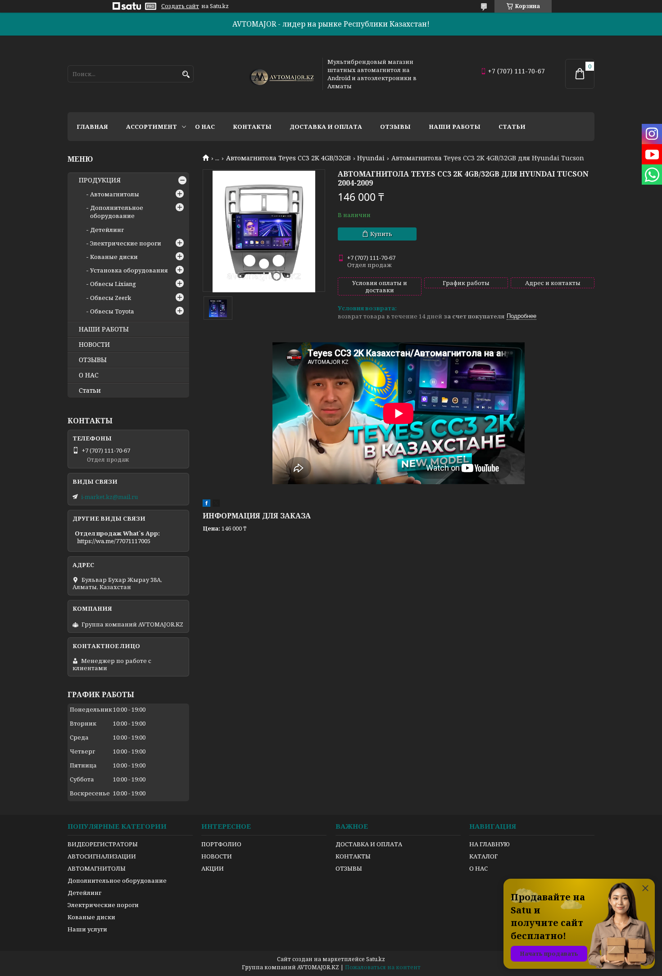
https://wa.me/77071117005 (113, 541)
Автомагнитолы (114, 194)
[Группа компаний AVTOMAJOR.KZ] (281, 74)
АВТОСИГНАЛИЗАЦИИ (102, 856)
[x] (216, 504)
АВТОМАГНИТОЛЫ (97, 868)
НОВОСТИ (94, 344)
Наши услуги (87, 929)
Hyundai (371, 158)
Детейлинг (107, 230)
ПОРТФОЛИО (221, 844)
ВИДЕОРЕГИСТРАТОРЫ (103, 844)
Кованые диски (114, 257)
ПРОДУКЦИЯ (100, 180)
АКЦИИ (212, 868)
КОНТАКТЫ (353, 856)
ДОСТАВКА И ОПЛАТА (369, 844)
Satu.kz (375, 959)
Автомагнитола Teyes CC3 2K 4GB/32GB (288, 158)
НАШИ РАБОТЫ (104, 329)
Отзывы (395, 127)
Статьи (512, 127)
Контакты (252, 127)
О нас (205, 127)
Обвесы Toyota (112, 311)
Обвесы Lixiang (113, 284)
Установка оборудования (129, 270)
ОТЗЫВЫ (93, 360)
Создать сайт (180, 6)
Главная (92, 127)
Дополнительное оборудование (116, 212)
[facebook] (206, 504)
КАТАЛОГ (483, 856)
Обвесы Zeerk (110, 298)
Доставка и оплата (326, 127)
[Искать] (186, 74)
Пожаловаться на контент (383, 967)
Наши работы (455, 127)
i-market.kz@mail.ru (109, 496)
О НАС (89, 375)
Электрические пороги (125, 243)
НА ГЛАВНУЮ (489, 844)
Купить (381, 234)
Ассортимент (151, 127)
